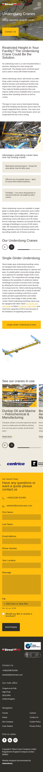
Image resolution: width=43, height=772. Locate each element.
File (4, 599)
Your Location (9, 560)
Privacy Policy (35, 726)
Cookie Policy (35, 722)
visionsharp (7, 763)
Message (6, 572)
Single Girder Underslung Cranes (21, 325)
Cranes (5, 713)
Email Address (9, 536)
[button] (5, 247)
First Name (7, 512)
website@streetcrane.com (19, 505)
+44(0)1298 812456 (16, 497)
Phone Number (9, 548)
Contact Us (10, 31)
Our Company (7, 722)
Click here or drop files (17, 604)
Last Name (7, 524)
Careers (33, 713)
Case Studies (7, 726)
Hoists (4, 717)
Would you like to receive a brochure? (19, 615)
